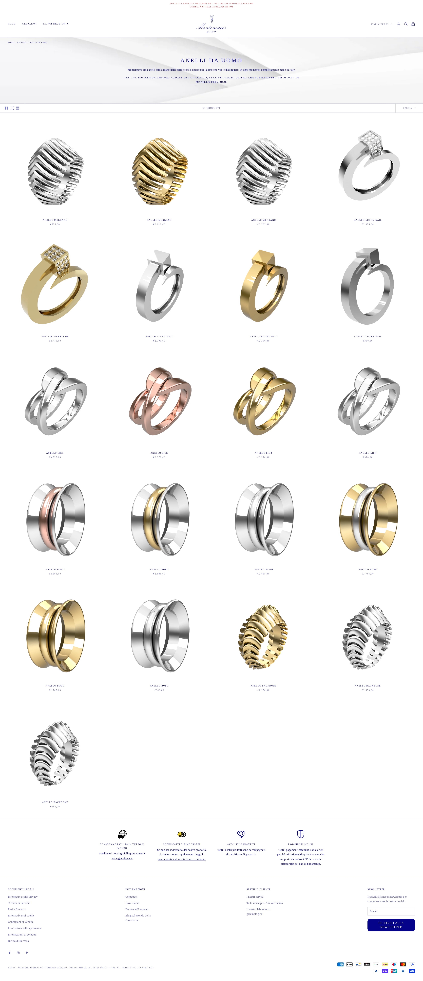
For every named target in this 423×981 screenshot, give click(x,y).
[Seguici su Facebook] (9, 953)
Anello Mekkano (55, 220)
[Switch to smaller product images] (12, 108)
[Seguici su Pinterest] (26, 953)
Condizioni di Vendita (21, 921)
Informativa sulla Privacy (23, 896)
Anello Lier (55, 453)
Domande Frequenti (137, 909)
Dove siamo (132, 903)
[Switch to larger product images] (6, 108)
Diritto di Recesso (18, 940)
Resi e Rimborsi (17, 909)
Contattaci (131, 896)
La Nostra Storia (55, 24)
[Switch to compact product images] (17, 108)
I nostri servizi (255, 896)
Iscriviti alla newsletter (391, 925)
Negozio (21, 42)
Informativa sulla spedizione (24, 928)
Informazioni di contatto (22, 934)
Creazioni (29, 24)
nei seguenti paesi (122, 858)
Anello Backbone (264, 685)
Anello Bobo (55, 569)
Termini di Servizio (19, 903)
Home (12, 24)
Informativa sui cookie (21, 915)
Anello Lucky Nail (368, 220)
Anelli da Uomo (38, 42)
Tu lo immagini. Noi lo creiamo (265, 903)
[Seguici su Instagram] (18, 953)
